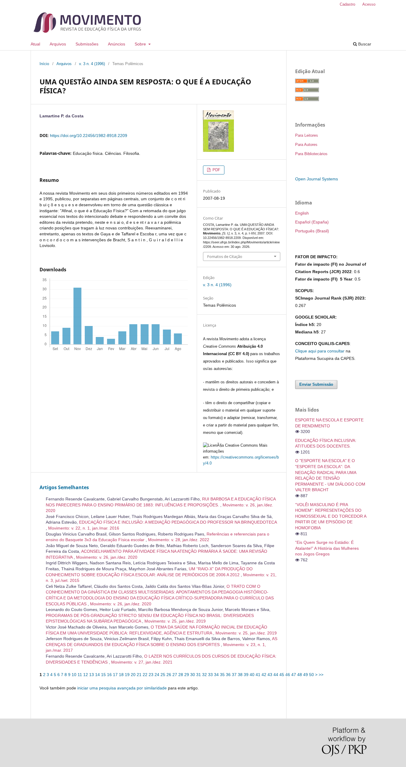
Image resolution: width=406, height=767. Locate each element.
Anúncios (116, 44)
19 (127, 674)
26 (168, 674)
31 (198, 674)
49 (305, 674)
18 (121, 674)
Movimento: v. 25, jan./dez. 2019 (175, 621)
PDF (215, 170)
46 (287, 674)
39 (246, 674)
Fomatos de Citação (224, 256)
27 (174, 674)
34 (216, 674)
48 (299, 674)
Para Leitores (306, 135)
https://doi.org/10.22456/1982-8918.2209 (88, 135)
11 (80, 674)
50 (311, 674)
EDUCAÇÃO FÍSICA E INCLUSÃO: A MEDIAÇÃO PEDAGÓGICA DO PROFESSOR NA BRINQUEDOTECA (178, 522)
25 (162, 674)
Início (44, 64)
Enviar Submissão (316, 384)
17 (115, 674)
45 (281, 674)
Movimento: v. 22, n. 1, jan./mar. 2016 (83, 528)
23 (151, 674)
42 (264, 674)
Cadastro (347, 4)
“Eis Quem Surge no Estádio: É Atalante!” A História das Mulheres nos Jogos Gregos (327, 548)
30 (192, 674)
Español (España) (312, 222)
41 (258, 674)
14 (97, 674)
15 (103, 674)
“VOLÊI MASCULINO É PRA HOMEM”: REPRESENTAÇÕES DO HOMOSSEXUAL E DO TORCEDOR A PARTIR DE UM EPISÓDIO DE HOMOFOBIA (330, 516)
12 (85, 674)
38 (240, 674)
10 (74, 674)
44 (275, 674)
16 (109, 674)
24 (157, 674)
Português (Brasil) (312, 231)
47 (293, 674)
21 (139, 674)
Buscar (364, 44)
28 (180, 674)
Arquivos (58, 44)
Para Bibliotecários (311, 154)
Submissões (86, 44)
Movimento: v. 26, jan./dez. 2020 (106, 557)
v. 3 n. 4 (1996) (92, 64)
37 (234, 674)
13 (91, 674)
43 (269, 674)
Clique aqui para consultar (319, 351)
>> (321, 674)
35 (222, 674)
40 (252, 674)
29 (186, 674)
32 (204, 674)
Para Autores (306, 144)
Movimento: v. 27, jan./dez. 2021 (141, 662)
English (302, 213)
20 (133, 674)
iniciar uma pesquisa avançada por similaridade (122, 688)
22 (145, 674)
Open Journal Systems (316, 179)
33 (210, 674)
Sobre (141, 44)
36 (228, 674)
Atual (35, 44)
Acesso (368, 4)
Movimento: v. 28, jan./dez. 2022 (178, 539)
